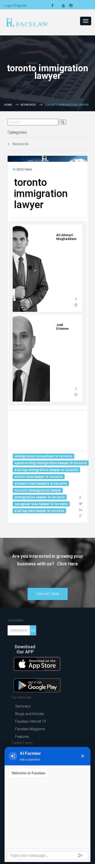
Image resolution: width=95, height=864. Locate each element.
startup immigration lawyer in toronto (46, 470)
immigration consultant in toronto (43, 456)
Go (33, 630)
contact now (47, 594)
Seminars (23, 706)
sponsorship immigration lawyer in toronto (50, 463)
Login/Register (15, 6)
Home (8, 104)
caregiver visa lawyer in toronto (41, 504)
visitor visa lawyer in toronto (38, 477)
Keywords (28, 104)
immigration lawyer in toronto (39, 497)
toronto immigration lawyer (37, 490)
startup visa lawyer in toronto (39, 511)
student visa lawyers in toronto (40, 483)
